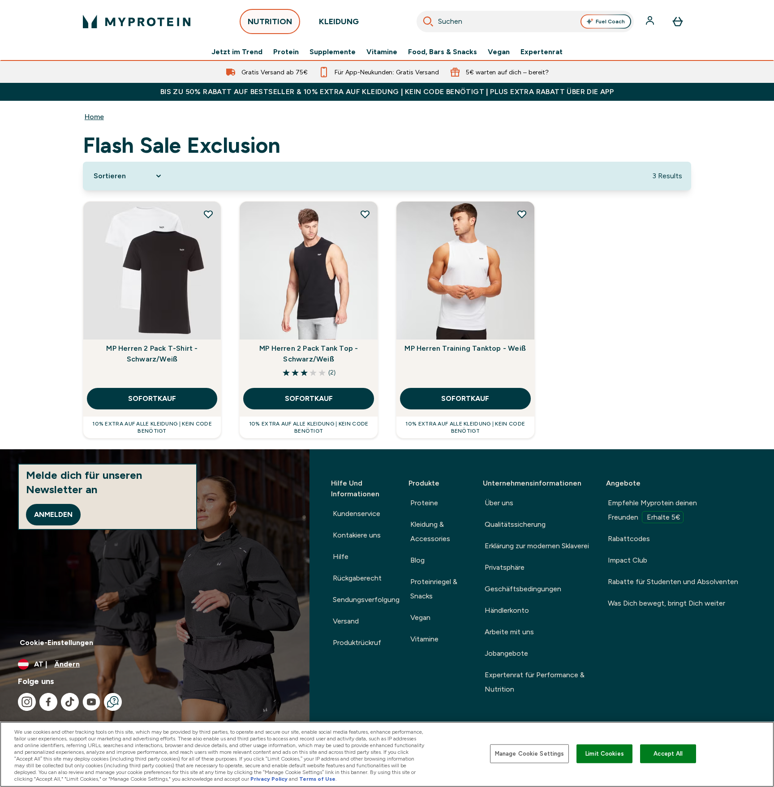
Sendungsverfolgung (366, 599)
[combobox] (525, 21)
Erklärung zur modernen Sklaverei (537, 546)
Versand (346, 621)
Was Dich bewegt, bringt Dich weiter (666, 603)
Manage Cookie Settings (529, 753)
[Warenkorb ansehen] (677, 21)
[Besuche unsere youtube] (91, 702)
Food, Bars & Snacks (442, 52)
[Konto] (650, 21)
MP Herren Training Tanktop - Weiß (465, 348)
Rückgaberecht (357, 578)
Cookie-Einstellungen (56, 642)
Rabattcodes (629, 538)
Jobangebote (506, 653)
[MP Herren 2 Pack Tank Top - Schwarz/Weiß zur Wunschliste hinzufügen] (365, 214)
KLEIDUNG (339, 21)
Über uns (499, 503)
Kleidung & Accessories (430, 531)
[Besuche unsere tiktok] (70, 702)
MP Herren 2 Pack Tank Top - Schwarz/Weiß (308, 353)
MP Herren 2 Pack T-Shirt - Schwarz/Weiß (152, 353)
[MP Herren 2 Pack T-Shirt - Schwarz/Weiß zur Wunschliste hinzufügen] (208, 214)
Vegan (499, 52)
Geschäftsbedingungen (523, 589)
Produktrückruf (357, 642)
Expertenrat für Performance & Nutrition (535, 682)
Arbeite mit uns (509, 632)
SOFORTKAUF (152, 398)
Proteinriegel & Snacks (433, 589)
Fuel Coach (610, 21)
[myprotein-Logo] (136, 21)
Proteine (424, 503)
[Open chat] (113, 702)
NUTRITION (270, 21)
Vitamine (381, 52)
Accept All (668, 753)
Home (94, 116)
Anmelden (53, 514)
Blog (417, 560)
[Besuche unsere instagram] (27, 702)
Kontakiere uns (357, 535)
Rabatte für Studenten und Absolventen (673, 581)
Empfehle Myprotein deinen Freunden (652, 510)
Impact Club (627, 560)
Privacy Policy (269, 779)
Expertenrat (541, 52)
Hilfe (340, 556)
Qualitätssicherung (515, 524)
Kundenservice (356, 513)
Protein (286, 52)
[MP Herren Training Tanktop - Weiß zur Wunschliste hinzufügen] (522, 214)
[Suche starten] (428, 21)
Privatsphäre (505, 567)
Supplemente (333, 52)
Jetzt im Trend (236, 52)
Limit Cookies (604, 753)
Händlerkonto (507, 610)
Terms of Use (317, 779)
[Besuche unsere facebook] (48, 702)
